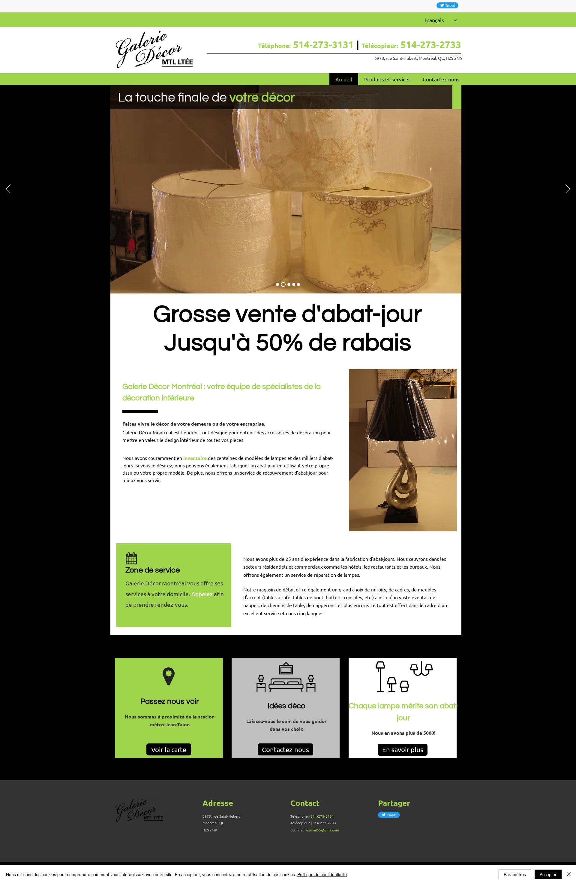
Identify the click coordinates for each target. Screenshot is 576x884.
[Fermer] (568, 874)
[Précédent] (8, 189)
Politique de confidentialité (322, 874)
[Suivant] (568, 189)
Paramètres (515, 874)
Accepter (548, 874)
